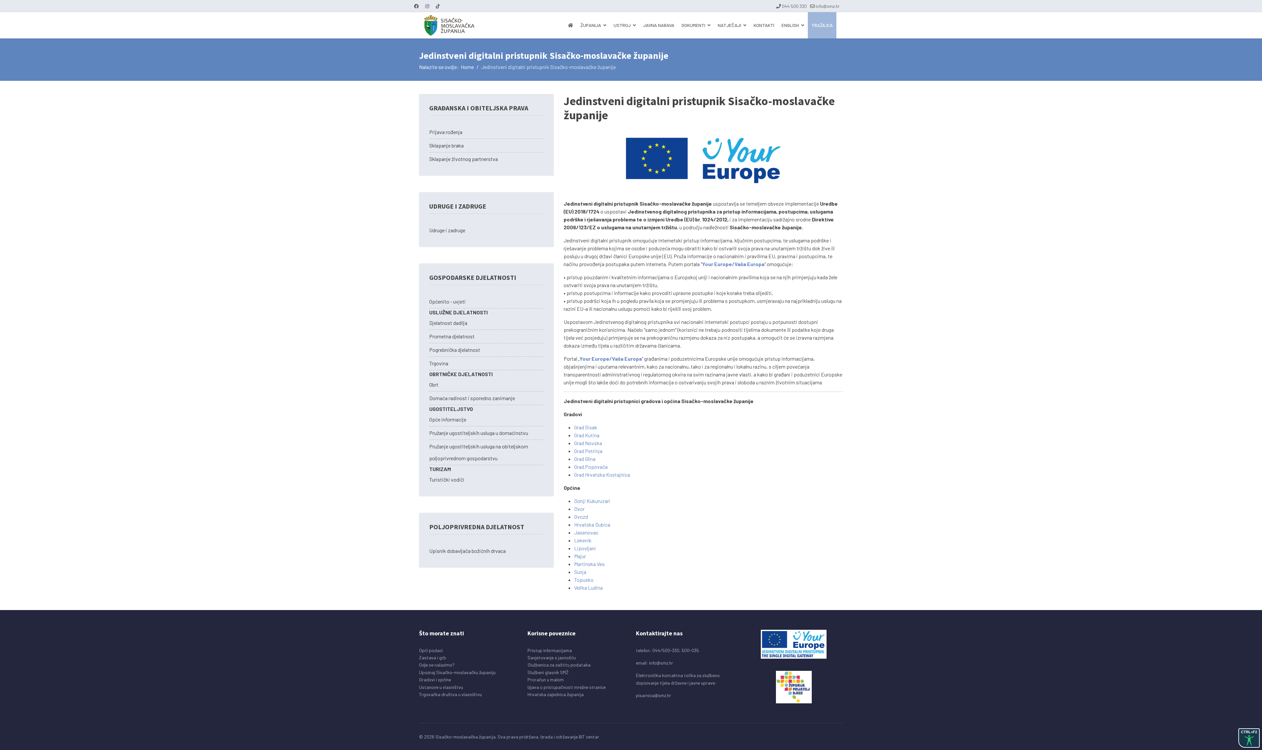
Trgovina (438, 363)
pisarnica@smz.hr (653, 695)
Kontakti (764, 25)
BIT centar (589, 736)
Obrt (433, 384)
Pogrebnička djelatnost (454, 350)
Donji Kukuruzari (592, 501)
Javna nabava (658, 25)
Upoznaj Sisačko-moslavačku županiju (457, 672)
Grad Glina (585, 459)
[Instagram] (427, 6)
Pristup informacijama (549, 650)
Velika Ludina (588, 587)
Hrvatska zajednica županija (555, 694)
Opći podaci (431, 650)
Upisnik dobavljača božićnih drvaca (467, 551)
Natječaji (729, 25)
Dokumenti (693, 25)
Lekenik (583, 540)
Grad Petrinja (588, 451)
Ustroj (622, 25)
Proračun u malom (545, 679)
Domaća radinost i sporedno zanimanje (472, 398)
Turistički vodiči (446, 479)
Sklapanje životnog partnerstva (463, 159)
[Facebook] (416, 6)
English (790, 25)
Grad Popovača (591, 467)
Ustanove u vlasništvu (441, 687)
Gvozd (581, 516)
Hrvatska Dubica (592, 524)
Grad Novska (588, 443)
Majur (580, 556)
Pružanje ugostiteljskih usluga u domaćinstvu (478, 433)
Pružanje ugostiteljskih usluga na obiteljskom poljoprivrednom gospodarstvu (478, 452)
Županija (590, 25)
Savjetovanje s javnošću (551, 657)
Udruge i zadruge (447, 230)
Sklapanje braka (446, 145)
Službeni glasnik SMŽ (548, 672)
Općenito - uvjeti (447, 301)
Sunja (580, 572)
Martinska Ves (589, 564)
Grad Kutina (586, 435)
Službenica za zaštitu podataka (559, 665)
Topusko (584, 580)
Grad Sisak (585, 427)
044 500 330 (794, 6)
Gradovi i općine (435, 679)
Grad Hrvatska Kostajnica (602, 474)
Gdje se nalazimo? (437, 665)
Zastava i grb (432, 657)
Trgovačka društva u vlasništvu (450, 694)
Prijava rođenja (445, 132)
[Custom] (438, 6)
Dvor (579, 509)
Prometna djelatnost (452, 336)
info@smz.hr (828, 6)
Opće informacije (447, 419)
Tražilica (822, 25)
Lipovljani (585, 548)
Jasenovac (586, 532)
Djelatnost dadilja (448, 323)
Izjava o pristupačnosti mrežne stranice (566, 687)
